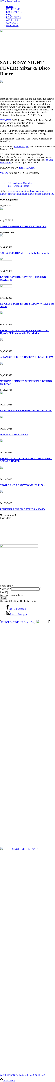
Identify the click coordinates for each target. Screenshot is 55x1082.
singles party (48, 193)
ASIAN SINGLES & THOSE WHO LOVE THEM (26, 357)
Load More (5, 518)
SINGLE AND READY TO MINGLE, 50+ (22, 485)
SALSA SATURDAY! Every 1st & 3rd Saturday (25, 253)
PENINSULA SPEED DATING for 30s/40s (22, 509)
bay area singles (13, 191)
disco (32, 191)
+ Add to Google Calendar (19, 183)
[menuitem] (30, 6)
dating (25, 191)
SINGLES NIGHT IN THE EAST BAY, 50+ (23, 226)
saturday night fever (17, 193)
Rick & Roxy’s (21, 146)
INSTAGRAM (26, 167)
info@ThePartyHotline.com (18, 542)
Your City (5, 589)
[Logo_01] (10, 1)
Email (3, 592)
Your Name (6, 585)
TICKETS (5, 120)
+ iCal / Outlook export (17, 186)
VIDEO (4, 173)
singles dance (34, 193)
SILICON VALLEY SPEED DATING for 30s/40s (26, 410)
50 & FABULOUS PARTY (14, 434)
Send (3, 598)
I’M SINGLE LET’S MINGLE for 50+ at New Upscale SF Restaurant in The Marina (24, 331)
